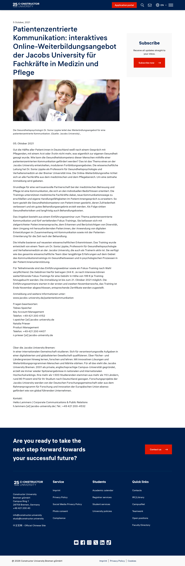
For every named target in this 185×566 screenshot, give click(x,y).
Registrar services (102, 497)
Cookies (132, 560)
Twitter (95, 542)
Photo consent (60, 511)
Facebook (82, 542)
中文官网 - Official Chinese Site (29, 525)
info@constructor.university (27, 515)
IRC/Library (138, 497)
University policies (102, 511)
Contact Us (149, 5)
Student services (101, 504)
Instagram (89, 542)
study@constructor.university (28, 518)
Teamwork (137, 511)
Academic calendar (102, 490)
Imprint (56, 490)
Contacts (137, 490)
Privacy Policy (60, 497)
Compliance (59, 518)
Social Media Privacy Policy (67, 504)
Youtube (76, 542)
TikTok (108, 542)
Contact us (155, 449)
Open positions (140, 518)
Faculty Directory (141, 525)
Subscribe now (146, 62)
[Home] (28, 5)
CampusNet (138, 504)
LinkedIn (102, 542)
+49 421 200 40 (21, 508)
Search (142, 4)
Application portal (124, 5)
